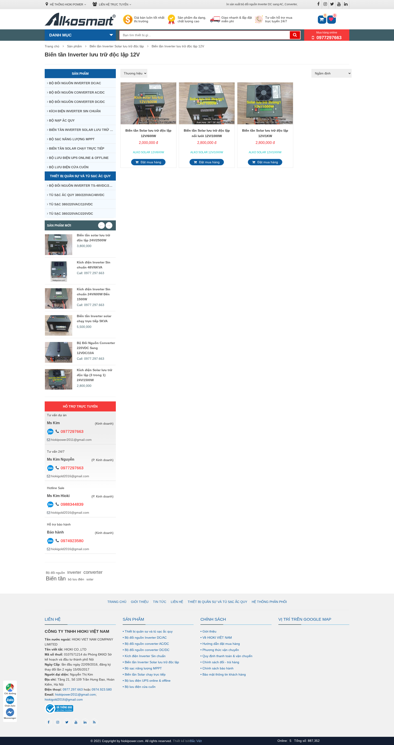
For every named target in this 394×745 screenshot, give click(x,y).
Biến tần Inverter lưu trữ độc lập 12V (178, 46)
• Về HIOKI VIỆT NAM (216, 637)
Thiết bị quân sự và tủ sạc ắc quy (80, 176)
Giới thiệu (139, 602)
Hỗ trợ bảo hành (59, 524)
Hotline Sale (55, 488)
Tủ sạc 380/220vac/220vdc (70, 213)
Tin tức (159, 602)
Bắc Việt (196, 741)
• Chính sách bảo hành (216, 668)
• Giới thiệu (208, 631)
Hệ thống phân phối (269, 602)
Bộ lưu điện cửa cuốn (68, 167)
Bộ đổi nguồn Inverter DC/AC (74, 83)
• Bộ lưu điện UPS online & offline (147, 680)
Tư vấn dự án (57, 415)
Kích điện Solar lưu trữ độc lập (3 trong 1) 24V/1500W (94, 375)
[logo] (80, 19)
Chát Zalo (10, 705)
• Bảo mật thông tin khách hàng (223, 674)
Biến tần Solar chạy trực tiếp (76, 148)
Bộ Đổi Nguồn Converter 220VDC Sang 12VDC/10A (96, 348)
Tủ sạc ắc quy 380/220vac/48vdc (76, 195)
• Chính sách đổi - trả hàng (219, 662)
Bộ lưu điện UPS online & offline (78, 158)
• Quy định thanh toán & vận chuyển (226, 656)
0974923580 (72, 540)
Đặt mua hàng (151, 162)
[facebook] (48, 722)
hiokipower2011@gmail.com (71, 439)
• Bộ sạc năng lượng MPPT (142, 668)
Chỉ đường (10, 693)
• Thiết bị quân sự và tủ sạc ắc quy (148, 631)
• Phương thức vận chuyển (219, 650)
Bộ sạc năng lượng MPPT (71, 139)
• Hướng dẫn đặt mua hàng (220, 643)
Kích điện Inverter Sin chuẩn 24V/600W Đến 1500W (93, 294)
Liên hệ (177, 602)
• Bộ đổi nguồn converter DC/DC (146, 650)
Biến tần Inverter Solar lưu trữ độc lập (117, 46)
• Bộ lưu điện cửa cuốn (139, 687)
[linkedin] (85, 722)
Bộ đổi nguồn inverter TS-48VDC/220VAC (82, 185)
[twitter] (66, 722)
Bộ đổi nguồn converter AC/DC (76, 92)
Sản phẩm (74, 46)
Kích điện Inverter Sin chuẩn (74, 111)
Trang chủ (52, 46)
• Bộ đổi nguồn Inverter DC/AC (145, 637)
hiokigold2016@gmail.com (70, 476)
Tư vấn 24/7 (56, 451)
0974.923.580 (102, 689)
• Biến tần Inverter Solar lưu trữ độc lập (151, 662)
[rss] (94, 722)
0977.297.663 (73, 689)
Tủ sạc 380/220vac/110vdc (70, 204)
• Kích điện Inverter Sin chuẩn (144, 656)
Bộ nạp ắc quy (61, 120)
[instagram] (57, 722)
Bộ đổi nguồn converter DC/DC (76, 102)
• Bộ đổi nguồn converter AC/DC (146, 643)
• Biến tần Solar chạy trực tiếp (144, 674)
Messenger (10, 718)
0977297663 (72, 431)
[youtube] (76, 722)
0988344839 (72, 504)
